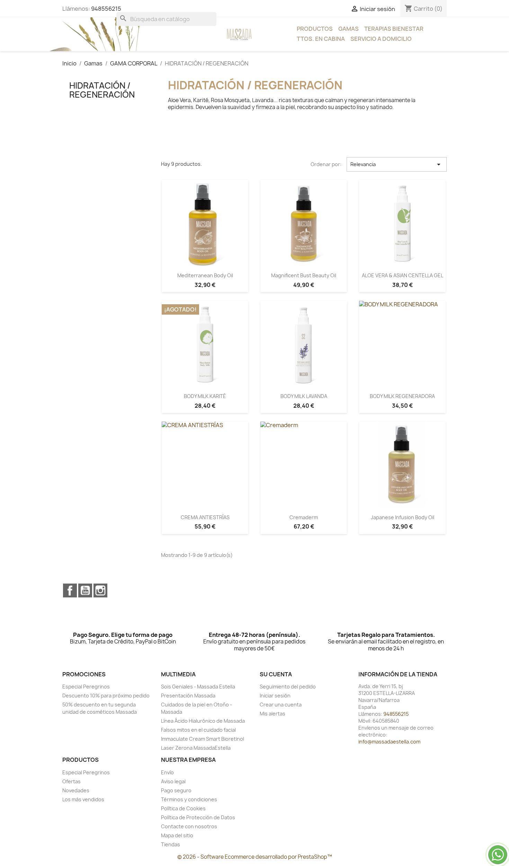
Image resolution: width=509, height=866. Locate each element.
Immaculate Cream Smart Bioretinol (202, 739)
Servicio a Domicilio (381, 39)
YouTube (85, 590)
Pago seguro (176, 790)
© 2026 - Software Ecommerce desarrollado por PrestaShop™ (254, 856)
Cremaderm (303, 517)
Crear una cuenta (281, 704)
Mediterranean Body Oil (205, 275)
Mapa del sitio (177, 835)
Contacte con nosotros (189, 826)
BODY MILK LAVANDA (303, 396)
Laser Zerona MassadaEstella (196, 748)
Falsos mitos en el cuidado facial (198, 730)
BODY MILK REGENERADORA (402, 396)
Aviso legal (173, 781)
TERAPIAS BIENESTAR (393, 29)
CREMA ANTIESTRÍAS (205, 517)
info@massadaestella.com (389, 741)
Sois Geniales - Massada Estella (198, 686)
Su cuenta (276, 674)
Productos (315, 29)
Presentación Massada (188, 695)
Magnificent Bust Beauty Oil (303, 275)
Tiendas (170, 844)
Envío (167, 772)
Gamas (348, 29)
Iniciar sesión (275, 695)
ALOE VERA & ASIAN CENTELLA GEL (402, 275)
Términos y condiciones (189, 799)
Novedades (75, 790)
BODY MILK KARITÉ (205, 396)
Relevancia (396, 164)
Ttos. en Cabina (321, 39)
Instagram (100, 590)
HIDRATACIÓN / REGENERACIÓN (102, 90)
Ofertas (71, 781)
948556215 (106, 8)
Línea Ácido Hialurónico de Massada (203, 721)
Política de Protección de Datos (198, 817)
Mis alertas (272, 713)
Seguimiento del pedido (288, 686)
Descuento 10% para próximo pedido (106, 695)
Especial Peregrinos (86, 686)
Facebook (70, 590)
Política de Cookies (183, 808)
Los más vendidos (83, 799)
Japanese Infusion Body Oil (402, 517)
